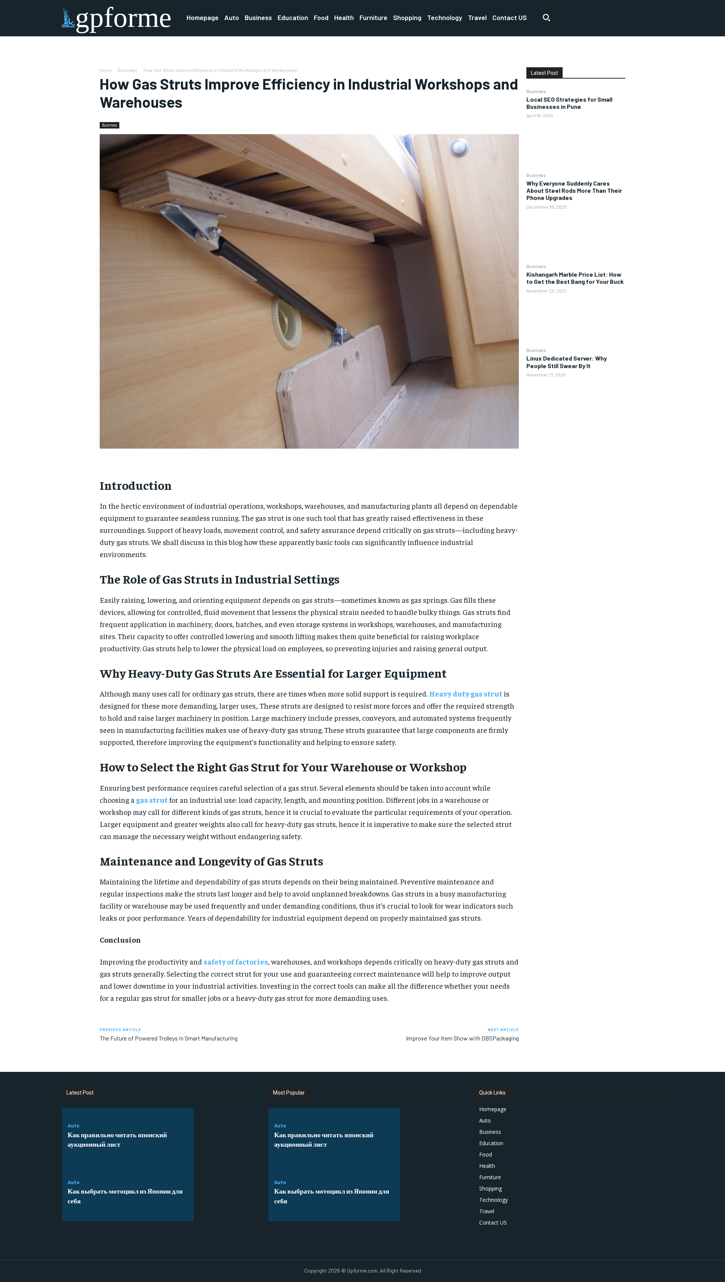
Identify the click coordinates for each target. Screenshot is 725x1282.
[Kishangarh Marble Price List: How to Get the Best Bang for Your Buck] (575, 320)
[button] (546, 17)
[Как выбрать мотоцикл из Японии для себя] (222, 1193)
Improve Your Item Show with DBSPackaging (462, 1038)
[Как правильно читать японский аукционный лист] (222, 1136)
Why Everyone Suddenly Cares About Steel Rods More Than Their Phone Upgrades (574, 190)
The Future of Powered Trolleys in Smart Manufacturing (169, 1038)
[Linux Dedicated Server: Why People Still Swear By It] (575, 404)
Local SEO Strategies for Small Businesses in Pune (569, 103)
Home (106, 70)
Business (127, 70)
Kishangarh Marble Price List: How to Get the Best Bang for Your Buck (575, 278)
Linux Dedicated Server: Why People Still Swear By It (566, 362)
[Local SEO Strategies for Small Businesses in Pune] (575, 145)
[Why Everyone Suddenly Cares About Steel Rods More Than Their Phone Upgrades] (575, 236)
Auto (74, 1126)
